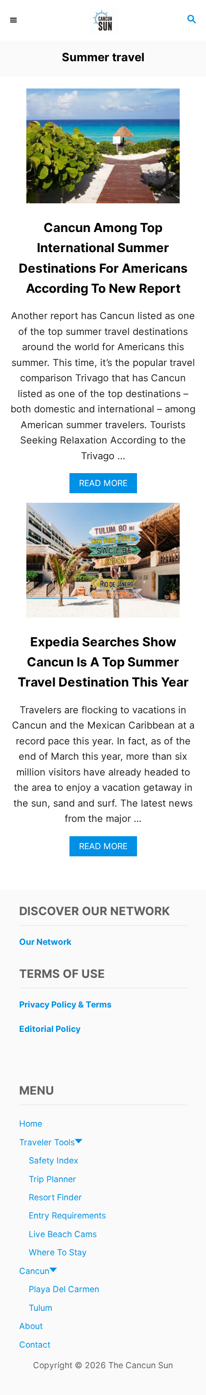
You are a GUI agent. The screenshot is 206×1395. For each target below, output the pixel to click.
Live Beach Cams (63, 1234)
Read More (107, 485)
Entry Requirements (67, 1215)
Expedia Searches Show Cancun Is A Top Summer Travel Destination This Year (103, 662)
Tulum (40, 1308)
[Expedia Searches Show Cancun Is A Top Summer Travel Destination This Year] (103, 565)
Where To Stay (58, 1252)
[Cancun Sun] (103, 20)
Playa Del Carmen (64, 1289)
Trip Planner (52, 1179)
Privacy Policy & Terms (65, 1004)
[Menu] (14, 20)
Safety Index (53, 1160)
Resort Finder (55, 1197)
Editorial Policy (49, 1029)
